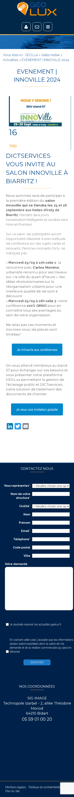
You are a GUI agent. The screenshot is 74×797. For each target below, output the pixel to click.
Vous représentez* (17, 485)
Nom (26, 514)
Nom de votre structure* (20, 495)
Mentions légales (15, 787)
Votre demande (16, 564)
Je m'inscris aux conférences (37, 349)
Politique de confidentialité (44, 787)
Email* (25, 531)
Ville (27, 555)
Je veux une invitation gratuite (37, 409)
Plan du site (12, 791)
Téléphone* (21, 539)
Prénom (24, 522)
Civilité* (24, 506)
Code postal (21, 547)
